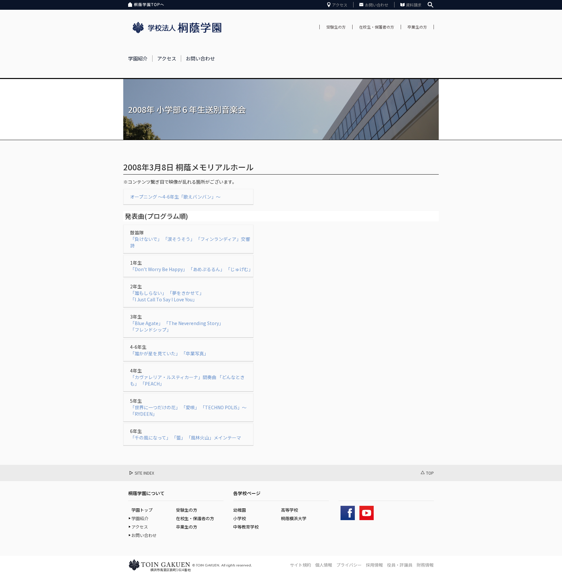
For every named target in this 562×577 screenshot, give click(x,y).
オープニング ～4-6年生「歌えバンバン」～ (175, 196)
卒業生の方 (417, 27)
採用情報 (374, 565)
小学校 (239, 518)
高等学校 (289, 510)
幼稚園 (239, 510)
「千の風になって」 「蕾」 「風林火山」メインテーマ (185, 437)
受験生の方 (336, 27)
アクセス (339, 4)
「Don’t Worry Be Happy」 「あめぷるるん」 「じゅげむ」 (191, 269)
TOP (430, 473)
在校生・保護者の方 (376, 27)
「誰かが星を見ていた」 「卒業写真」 (169, 353)
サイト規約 (300, 565)
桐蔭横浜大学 (293, 518)
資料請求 (413, 4)
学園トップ (142, 510)
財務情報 (425, 565)
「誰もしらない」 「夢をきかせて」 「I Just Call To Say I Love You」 (167, 296)
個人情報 (323, 565)
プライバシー (349, 565)
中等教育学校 (246, 527)
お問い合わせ (376, 4)
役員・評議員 (399, 565)
